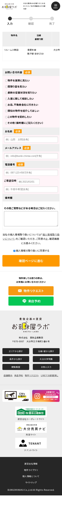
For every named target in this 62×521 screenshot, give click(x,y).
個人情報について (30, 476)
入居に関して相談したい (21, 98)
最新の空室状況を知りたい (22, 92)
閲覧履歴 (15, 366)
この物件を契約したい (20, 117)
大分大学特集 (46, 359)
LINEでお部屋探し (49, 375)
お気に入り (46, 366)
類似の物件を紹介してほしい (23, 110)
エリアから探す (16, 351)
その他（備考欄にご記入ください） (25, 123)
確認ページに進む (31, 261)
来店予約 (18, 375)
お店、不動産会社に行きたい (23, 104)
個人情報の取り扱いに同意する (32, 250)
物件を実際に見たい (19, 80)
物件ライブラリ (31, 470)
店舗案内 (8, 375)
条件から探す (15, 359)
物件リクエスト (32, 375)
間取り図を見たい (17, 86)
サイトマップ (31, 482)
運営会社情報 (31, 463)
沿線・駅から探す (46, 351)
